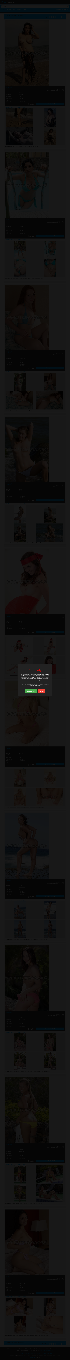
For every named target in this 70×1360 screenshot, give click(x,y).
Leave (42, 691)
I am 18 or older (31, 691)
